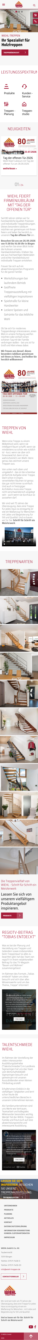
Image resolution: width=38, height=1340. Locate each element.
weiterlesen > (10, 168)
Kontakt (8, 1222)
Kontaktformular (11, 1276)
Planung (8, 1214)
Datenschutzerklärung (24, 1013)
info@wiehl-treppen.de (10, 1269)
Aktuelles (9, 1218)
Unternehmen (10, 1205)
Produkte (7, 915)
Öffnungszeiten (10, 1197)
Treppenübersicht (11, 52)
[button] (16, 12)
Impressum (9, 1237)
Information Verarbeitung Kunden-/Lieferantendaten (17, 1232)
